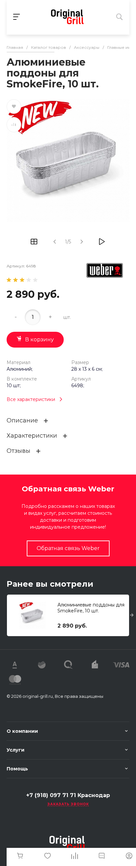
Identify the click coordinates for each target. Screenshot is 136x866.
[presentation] (132, 615)
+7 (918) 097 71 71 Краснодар (68, 795)
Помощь (17, 769)
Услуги (15, 750)
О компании (22, 731)
